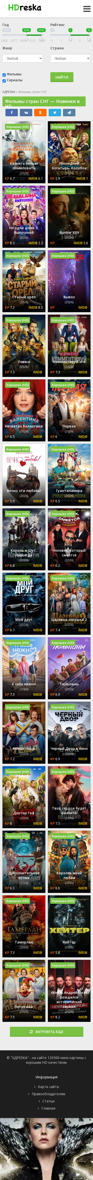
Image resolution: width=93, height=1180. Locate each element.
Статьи (48, 1101)
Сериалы (15, 80)
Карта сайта (48, 1086)
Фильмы (14, 74)
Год (5, 24)
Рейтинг (57, 24)
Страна (57, 48)
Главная (48, 1108)
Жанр (7, 48)
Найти (62, 77)
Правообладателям (48, 1093)
